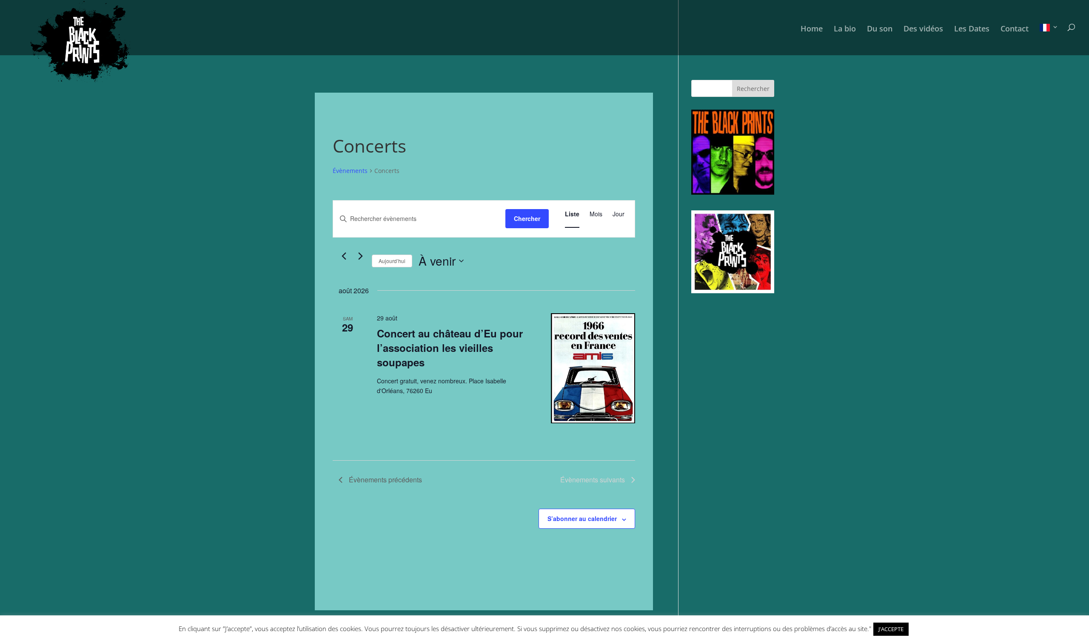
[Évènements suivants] (360, 256)
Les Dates (971, 29)
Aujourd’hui (392, 260)
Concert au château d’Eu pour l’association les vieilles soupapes (450, 347)
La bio (845, 29)
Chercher (527, 218)
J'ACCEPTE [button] (891, 629)
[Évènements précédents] (344, 256)
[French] (1049, 39)
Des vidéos (923, 29)
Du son (879, 29)
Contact (1015, 29)
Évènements (350, 171)
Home (812, 29)
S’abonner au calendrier (582, 518)
